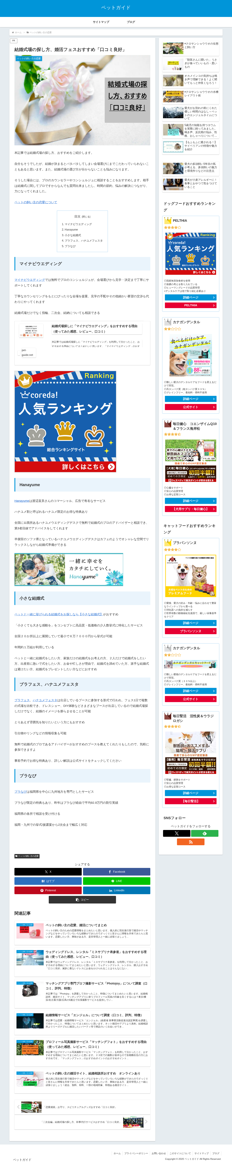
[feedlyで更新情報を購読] (204, 833)
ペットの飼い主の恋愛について (35, 202)
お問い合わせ (159, 1153)
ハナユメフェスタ (45, 700)
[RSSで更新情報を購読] (190, 841)
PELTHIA (190, 305)
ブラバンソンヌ (190, 631)
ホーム (117, 1153)
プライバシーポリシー (136, 1153)
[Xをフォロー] (176, 833)
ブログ (215, 1153)
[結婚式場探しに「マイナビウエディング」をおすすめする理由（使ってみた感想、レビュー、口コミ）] (31, 331)
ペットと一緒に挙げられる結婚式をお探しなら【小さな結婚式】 (58, 614)
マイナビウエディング (78, 224)
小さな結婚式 (73, 235)
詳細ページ (190, 297)
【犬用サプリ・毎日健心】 (190, 509)
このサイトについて (180, 1153)
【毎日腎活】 (191, 801)
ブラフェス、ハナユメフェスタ (84, 240)
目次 (77, 216)
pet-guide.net (27, 353)
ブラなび (70, 246)
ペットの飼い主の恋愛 (28, 856)
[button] (82, 899)
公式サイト (190, 407)
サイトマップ (201, 1153)
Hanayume (71, 229)
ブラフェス (22, 700)
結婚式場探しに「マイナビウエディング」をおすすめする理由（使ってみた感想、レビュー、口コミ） (94, 328)
